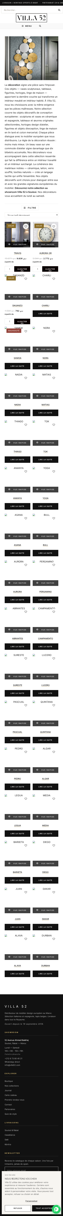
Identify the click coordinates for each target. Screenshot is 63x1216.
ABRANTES (17, 638)
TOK (45, 451)
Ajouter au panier (22, 270)
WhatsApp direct (12, 1062)
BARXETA (17, 872)
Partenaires (10, 1109)
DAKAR (45, 919)
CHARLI (45, 305)
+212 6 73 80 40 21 (13, 1058)
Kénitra (8, 1144)
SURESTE (17, 685)
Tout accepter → (45, 1208)
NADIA (17, 404)
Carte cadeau (11, 1095)
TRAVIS (17, 253)
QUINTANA (45, 732)
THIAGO (18, 451)
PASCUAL (17, 732)
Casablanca (10, 1135)
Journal (8, 1090)
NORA (45, 358)
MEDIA (45, 825)
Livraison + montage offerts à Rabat (20, 3)
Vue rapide (20, 244)
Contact (8, 1104)
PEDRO (17, 778)
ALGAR (45, 778)
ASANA (17, 545)
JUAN (17, 919)
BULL (45, 545)
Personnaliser (31, 1201)
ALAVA (17, 965)
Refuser (18, 1208)
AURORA (17, 591)
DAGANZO (17, 305)
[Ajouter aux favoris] (26, 226)
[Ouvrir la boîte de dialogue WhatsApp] (56, 1209)
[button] (56, 1209)
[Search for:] (40, 26)
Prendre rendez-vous (14, 1100)
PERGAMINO (45, 591)
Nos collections (12, 1086)
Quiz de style (11, 1114)
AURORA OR (45, 253)
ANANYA (17, 498)
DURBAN (45, 965)
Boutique (9, 1081)
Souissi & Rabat (12, 1130)
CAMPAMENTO (45, 638)
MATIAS (46, 404)
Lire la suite (45, 314)
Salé (6, 1139)
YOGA (45, 498)
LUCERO (45, 685)
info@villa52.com (12, 1065)
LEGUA (17, 825)
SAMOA (17, 358)
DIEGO (45, 872)
